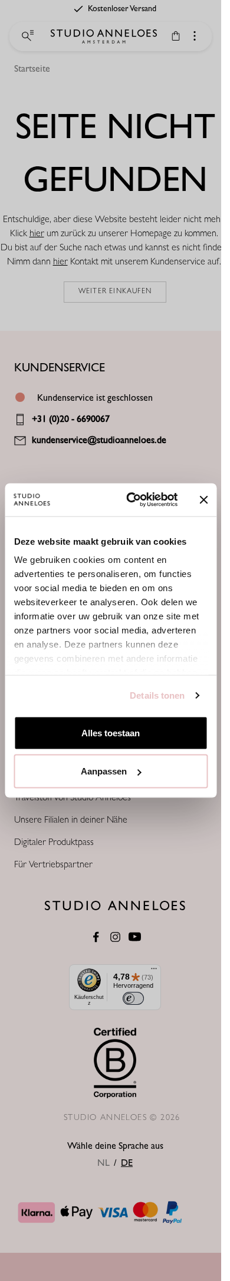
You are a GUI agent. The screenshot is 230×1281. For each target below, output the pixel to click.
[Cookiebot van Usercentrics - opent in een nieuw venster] (132, 500)
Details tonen (157, 695)
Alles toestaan (110, 732)
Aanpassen (104, 771)
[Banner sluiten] (203, 499)
